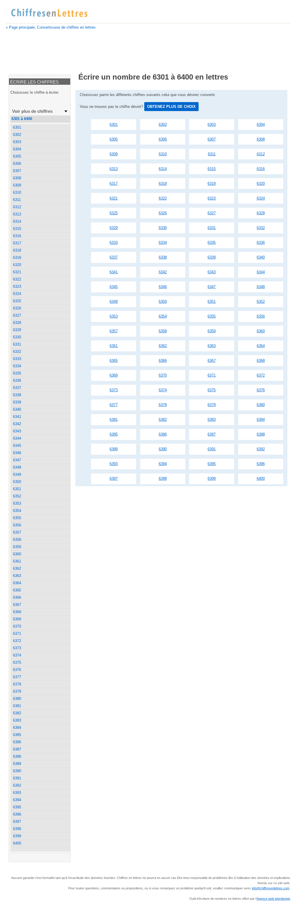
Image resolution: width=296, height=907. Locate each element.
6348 (261, 287)
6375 (212, 390)
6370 (163, 375)
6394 (163, 464)
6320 (261, 183)
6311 (212, 154)
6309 (114, 154)
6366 (163, 360)
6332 (261, 228)
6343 (212, 272)
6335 (212, 242)
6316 (261, 169)
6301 (114, 124)
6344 (261, 272)
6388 (261, 434)
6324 (261, 198)
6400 (261, 478)
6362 (163, 346)
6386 (163, 434)
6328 (261, 213)
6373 (114, 390)
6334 (163, 242)
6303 (212, 124)
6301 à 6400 (22, 119)
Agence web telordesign (273, 898)
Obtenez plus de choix (171, 106)
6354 (163, 316)
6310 (163, 154)
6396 (261, 464)
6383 (212, 419)
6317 (114, 183)
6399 (212, 478)
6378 (163, 405)
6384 (261, 419)
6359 (212, 331)
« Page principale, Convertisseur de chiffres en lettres (51, 27)
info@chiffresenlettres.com (270, 888)
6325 (114, 213)
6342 (163, 272)
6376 (261, 390)
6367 (212, 360)
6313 (114, 169)
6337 (114, 257)
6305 (114, 139)
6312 (261, 154)
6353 (114, 316)
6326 (163, 213)
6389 (114, 449)
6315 (212, 169)
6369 (114, 375)
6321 (114, 198)
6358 (163, 331)
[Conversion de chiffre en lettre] (49, 13)
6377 (114, 405)
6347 (212, 287)
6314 (163, 169)
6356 (261, 316)
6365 (114, 360)
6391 (212, 449)
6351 (212, 301)
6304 (261, 124)
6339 (212, 257)
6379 (212, 405)
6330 (163, 228)
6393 (114, 464)
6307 (212, 139)
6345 (114, 287)
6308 (261, 139)
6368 (261, 360)
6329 (114, 228)
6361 (114, 346)
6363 (212, 346)
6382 (163, 419)
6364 (261, 346)
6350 (163, 301)
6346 (163, 287)
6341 (114, 272)
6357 (114, 331)
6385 (114, 434)
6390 (163, 449)
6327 (212, 213)
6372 (261, 375)
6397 (114, 478)
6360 (261, 331)
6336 (261, 242)
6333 (114, 242)
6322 (163, 198)
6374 (163, 390)
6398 (163, 478)
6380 (261, 405)
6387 (212, 434)
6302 (163, 124)
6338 (163, 257)
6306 (163, 139)
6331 (212, 228)
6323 (212, 198)
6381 (114, 419)
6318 (163, 183)
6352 (261, 301)
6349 (114, 301)
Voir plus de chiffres (32, 111)
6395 (212, 464)
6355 (212, 316)
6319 (212, 183)
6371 (212, 375)
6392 (261, 449)
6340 (261, 257)
